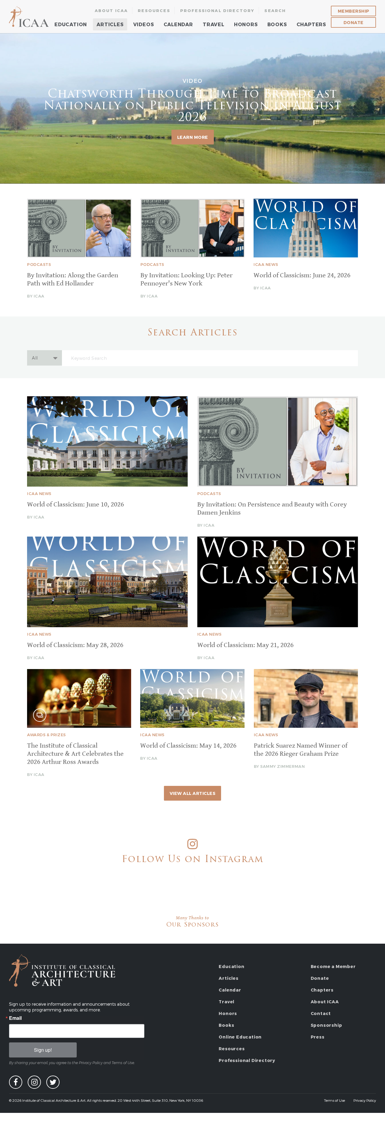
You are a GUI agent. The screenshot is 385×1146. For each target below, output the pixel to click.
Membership (353, 11)
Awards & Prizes (46, 734)
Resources (154, 10)
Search (275, 10)
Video (193, 80)
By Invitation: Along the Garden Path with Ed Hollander (72, 279)
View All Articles (193, 793)
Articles (110, 24)
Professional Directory (217, 10)
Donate (353, 22)
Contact (321, 1013)
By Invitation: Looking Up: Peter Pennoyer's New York (186, 279)
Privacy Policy (364, 1100)
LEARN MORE (192, 137)
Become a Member (333, 966)
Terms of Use (334, 1100)
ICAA (29, 16)
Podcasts (39, 264)
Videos (143, 24)
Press (318, 1036)
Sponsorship (326, 1025)
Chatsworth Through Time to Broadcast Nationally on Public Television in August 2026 (193, 106)
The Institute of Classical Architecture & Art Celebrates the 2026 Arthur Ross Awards (75, 754)
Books (277, 24)
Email (15, 1018)
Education (70, 24)
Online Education (240, 1036)
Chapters (311, 24)
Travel (213, 24)
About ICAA (111, 10)
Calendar (178, 24)
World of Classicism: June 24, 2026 (302, 275)
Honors (246, 24)
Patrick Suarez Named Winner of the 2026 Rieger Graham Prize (300, 750)
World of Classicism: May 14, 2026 (188, 746)
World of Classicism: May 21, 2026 (245, 645)
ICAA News (266, 264)
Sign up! (43, 1049)
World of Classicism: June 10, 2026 (75, 504)
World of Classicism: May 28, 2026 (75, 645)
